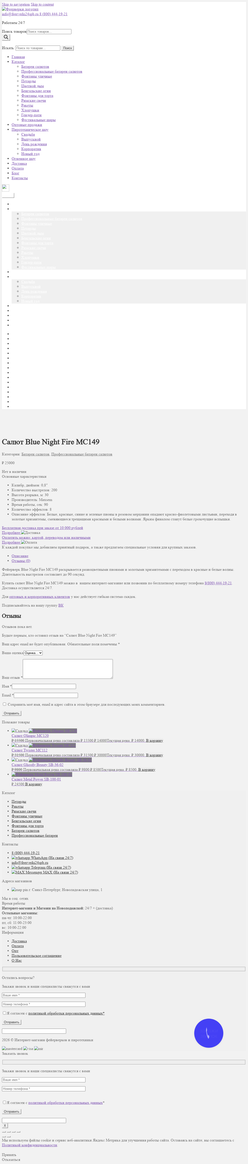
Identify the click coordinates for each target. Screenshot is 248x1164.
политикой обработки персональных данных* (66, 1013)
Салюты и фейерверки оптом (36, 392)
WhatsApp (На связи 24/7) (51, 857)
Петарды (28, 81)
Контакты (20, 178)
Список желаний (26, 401)
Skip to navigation (16, 4)
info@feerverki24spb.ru (20, 14)
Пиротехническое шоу (30, 129)
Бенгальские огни (36, 90)
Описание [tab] (20, 556)
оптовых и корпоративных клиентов (39, 596)
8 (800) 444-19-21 (53, 14)
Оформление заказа (28, 377)
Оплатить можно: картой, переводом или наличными (46, 537)
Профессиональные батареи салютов (51, 71)
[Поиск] (6, 37)
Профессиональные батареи (35, 835)
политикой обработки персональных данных (65, 1102)
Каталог (18, 61)
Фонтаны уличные (36, 76)
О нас (16, 368)
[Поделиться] (14, 1132)
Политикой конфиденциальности (29, 1145)
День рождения (34, 144)
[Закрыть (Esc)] (18, 1132)
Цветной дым (32, 86)
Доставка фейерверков (30, 348)
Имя (7, 686)
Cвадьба (28, 134)
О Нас (17, 960)
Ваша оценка (12, 652)
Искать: (8, 48)
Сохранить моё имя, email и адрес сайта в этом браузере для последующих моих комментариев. (86, 704)
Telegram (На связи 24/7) (50, 867)
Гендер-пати (31, 115)
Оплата (18, 168)
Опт (15, 950)
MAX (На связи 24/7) (60, 872)
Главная (18, 57)
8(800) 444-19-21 (218, 583)
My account (21, 338)
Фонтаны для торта (37, 95)
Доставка (19, 163)
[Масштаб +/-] (4, 1132)
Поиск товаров (14, 31)
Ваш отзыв (12, 677)
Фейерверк (21, 406)
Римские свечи (33, 100)
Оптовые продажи (27, 124)
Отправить (11, 1022)
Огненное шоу (24, 158)
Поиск (67, 48)
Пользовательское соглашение (37, 955)
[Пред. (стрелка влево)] (4, 1136)
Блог (15, 173)
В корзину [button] (154, 740)
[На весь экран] (9, 1132)
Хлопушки (30, 110)
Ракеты (27, 105)
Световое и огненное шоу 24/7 (37, 397)
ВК (61, 605)
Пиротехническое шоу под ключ (38, 382)
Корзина (18, 363)
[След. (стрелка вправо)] (9, 1136)
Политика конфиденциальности (38, 387)
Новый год (30, 153)
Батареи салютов (35, 66)
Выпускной (31, 139)
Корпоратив (31, 149)
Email (8, 695)
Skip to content (42, 4)
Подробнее (11, 532)
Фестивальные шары (38, 119)
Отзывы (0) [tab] (21, 560)
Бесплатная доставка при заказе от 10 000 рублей (42, 527)
